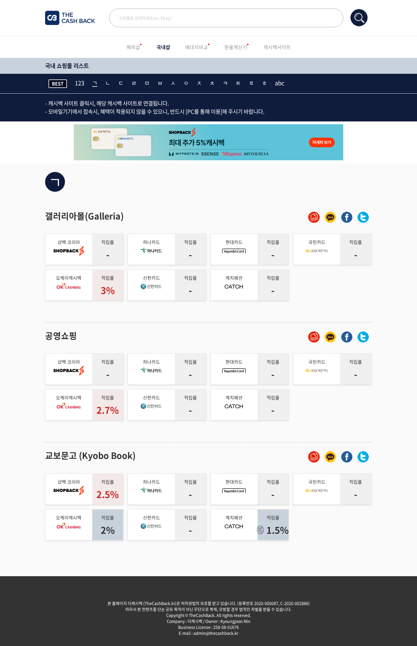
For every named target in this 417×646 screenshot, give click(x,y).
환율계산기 (235, 47)
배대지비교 (196, 47)
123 (79, 83)
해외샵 (133, 47)
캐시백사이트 (277, 47)
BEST (58, 83)
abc (279, 83)
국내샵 (163, 47)
